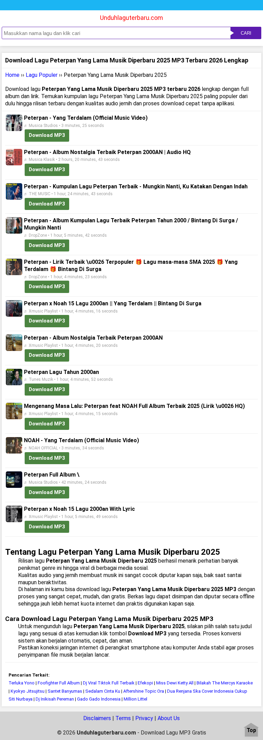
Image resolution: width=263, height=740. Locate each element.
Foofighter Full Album (59, 682)
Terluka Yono (22, 682)
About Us (169, 718)
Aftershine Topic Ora (143, 691)
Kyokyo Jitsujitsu (28, 691)
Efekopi (145, 682)
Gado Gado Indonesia (99, 699)
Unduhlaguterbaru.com (131, 17)
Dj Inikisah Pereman (55, 699)
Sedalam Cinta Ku (102, 691)
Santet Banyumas (65, 691)
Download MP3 (47, 135)
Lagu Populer (42, 75)
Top (251, 730)
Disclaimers (97, 718)
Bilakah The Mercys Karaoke (225, 682)
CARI (246, 33)
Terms (123, 718)
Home (12, 75)
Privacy (144, 718)
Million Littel (135, 699)
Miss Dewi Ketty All (174, 682)
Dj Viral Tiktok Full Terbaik (109, 682)
